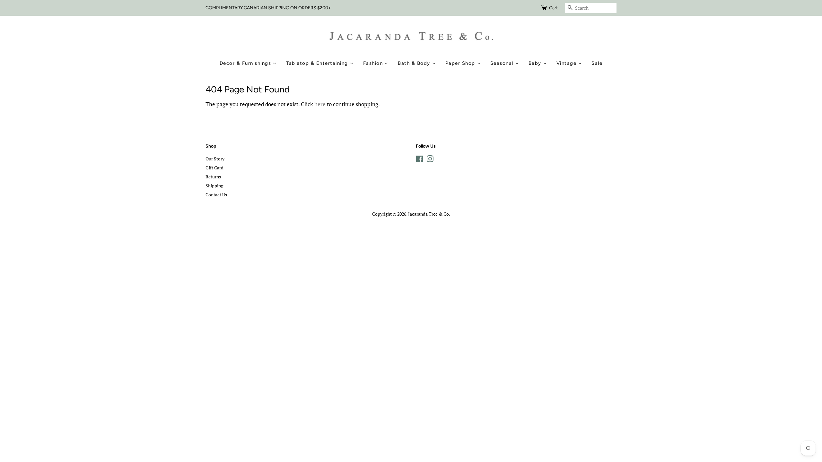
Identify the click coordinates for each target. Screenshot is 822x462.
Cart (553, 8)
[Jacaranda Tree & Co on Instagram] (429, 160)
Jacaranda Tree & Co (428, 214)
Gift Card (214, 168)
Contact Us (216, 195)
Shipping (214, 186)
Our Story (215, 159)
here (320, 104)
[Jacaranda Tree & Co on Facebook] (419, 160)
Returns (213, 177)
